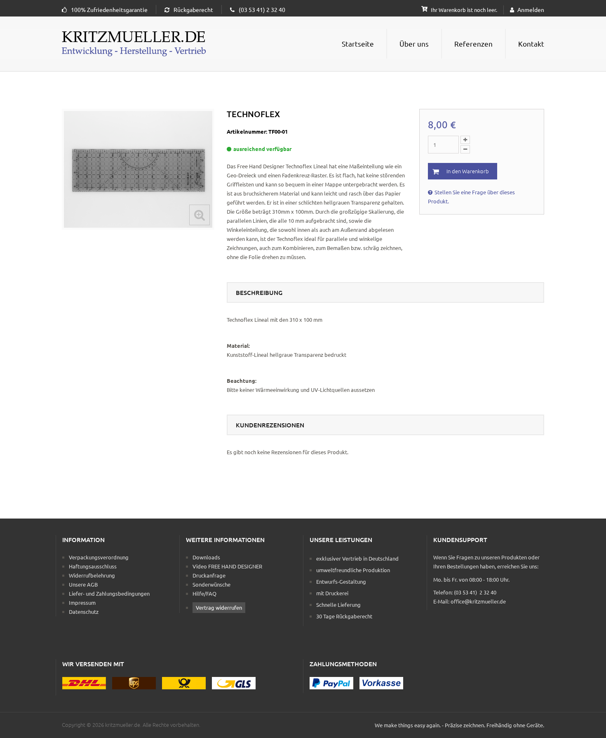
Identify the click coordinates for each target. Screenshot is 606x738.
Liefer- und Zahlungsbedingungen (109, 593)
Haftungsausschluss (93, 566)
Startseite (358, 43)
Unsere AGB (83, 584)
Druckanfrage (209, 575)
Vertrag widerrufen (219, 607)
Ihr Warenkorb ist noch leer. (463, 9)
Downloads (206, 557)
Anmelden (530, 9)
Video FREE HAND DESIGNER (227, 566)
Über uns (414, 43)
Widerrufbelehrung (92, 575)
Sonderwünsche (211, 584)
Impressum (82, 602)
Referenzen (473, 43)
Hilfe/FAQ (204, 593)
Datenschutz (84, 611)
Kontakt (531, 43)
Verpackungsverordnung (99, 557)
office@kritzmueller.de (478, 601)
